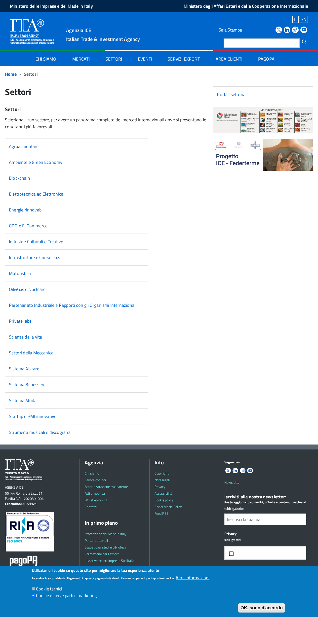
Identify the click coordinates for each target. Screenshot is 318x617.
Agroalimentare (24, 146)
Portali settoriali (232, 94)
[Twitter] (279, 30)
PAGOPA (266, 59)
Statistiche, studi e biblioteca (105, 547)
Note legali (162, 479)
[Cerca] (304, 42)
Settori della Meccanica (31, 352)
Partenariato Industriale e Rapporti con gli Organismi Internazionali (72, 305)
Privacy (160, 486)
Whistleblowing (96, 500)
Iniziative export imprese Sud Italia (109, 560)
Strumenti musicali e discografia (40, 432)
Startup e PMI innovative (32, 416)
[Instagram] (295, 30)
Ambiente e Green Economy (35, 162)
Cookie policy (164, 500)
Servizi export (184, 59)
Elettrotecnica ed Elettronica (36, 194)
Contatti (91, 506)
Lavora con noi (95, 479)
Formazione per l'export (102, 553)
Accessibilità (163, 493)
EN (303, 19)
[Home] (32, 31)
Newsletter (232, 482)
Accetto (248, 553)
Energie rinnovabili (26, 209)
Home (11, 74)
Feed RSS (161, 513)
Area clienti (229, 59)
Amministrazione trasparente (106, 486)
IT (295, 19)
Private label (21, 321)
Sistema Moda (23, 400)
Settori (114, 59)
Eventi (145, 59)
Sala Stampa (230, 30)
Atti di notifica (95, 493)
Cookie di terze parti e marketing (66, 595)
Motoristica (20, 273)
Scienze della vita (25, 337)
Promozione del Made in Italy (105, 533)
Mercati (81, 59)
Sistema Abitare (24, 368)
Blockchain (19, 178)
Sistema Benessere (27, 384)
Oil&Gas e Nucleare (27, 289)
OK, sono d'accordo (261, 607)
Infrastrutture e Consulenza (35, 257)
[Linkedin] (287, 30)
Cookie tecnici (49, 588)
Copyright (162, 473)
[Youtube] (303, 30)
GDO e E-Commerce (28, 225)
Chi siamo (46, 59)
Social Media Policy (168, 506)
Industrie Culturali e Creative (36, 241)
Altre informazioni (192, 577)
